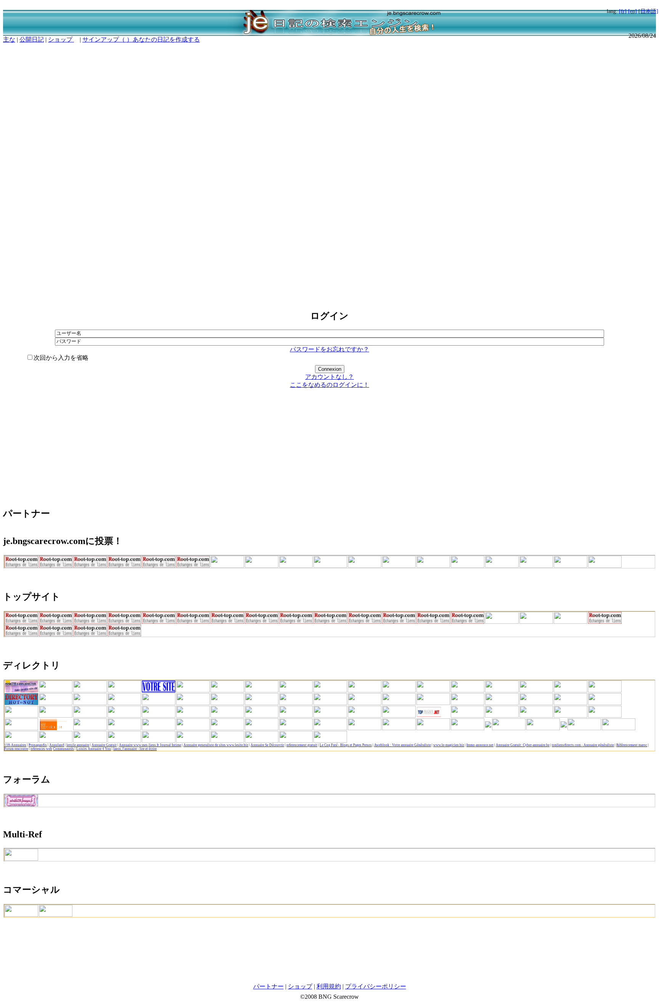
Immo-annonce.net (479, 745)
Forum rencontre (16, 749)
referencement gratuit (301, 745)
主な (9, 39)
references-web (41, 749)
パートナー (268, 986)
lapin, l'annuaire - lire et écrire (135, 749)
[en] (632, 11)
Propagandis (38, 745)
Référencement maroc (631, 745)
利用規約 (329, 986)
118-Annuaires (15, 745)
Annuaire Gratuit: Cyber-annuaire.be (523, 745)
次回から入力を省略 (61, 357)
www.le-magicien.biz (448, 745)
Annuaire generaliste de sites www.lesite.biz (215, 745)
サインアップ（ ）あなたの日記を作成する (141, 39)
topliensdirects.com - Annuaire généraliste (583, 745)
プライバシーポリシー (375, 986)
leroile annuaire (77, 745)
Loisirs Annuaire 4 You (93, 749)
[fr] (623, 11)
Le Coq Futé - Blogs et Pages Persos (346, 745)
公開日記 (31, 39)
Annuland (56, 745)
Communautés (63, 749)
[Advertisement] (329, 172)
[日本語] (648, 11)
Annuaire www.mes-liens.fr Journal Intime (150, 745)
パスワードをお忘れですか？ (329, 349)
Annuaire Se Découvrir (267, 745)
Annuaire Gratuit (104, 745)
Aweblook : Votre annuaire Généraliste (402, 745)
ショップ (61, 39)
